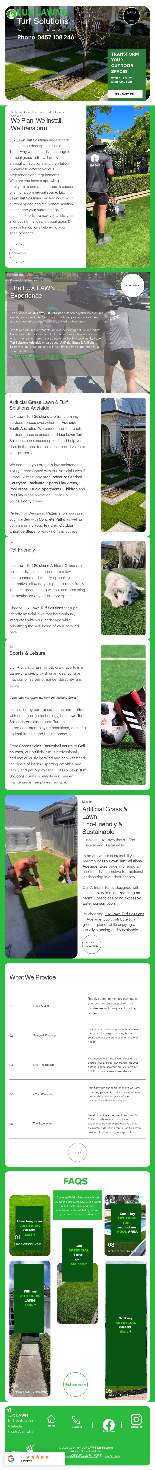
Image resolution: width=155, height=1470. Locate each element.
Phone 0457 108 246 (45, 37)
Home (52, 1425)
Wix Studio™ (112, 1456)
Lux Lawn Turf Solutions (124, 913)
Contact (77, 1426)
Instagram (136, 1426)
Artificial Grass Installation (86, 1451)
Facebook (108, 1431)
